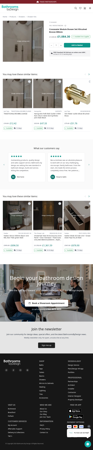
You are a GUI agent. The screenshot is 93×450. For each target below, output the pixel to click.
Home (5, 17)
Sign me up (46, 345)
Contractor (72, 392)
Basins (41, 376)
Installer (71, 389)
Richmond (12, 409)
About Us (43, 409)
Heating (42, 387)
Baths (41, 365)
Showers (22, 17)
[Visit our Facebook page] (13, 370)
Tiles (41, 394)
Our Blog (43, 414)
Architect (71, 385)
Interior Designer (74, 396)
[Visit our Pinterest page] (27, 370)
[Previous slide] (4, 164)
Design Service (73, 365)
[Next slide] (89, 164)
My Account (12, 425)
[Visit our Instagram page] (6, 370)
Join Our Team (45, 417)
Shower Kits (31, 17)
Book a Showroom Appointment (48, 303)
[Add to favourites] (65, 26)
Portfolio (71, 372)
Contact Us (44, 432)
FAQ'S (42, 425)
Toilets (41, 372)
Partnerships (73, 381)
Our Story (43, 411)
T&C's (10, 436)
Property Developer (75, 400)
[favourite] (81, 8)
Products (13, 17)
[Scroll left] (85, 74)
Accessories (43, 398)
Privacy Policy (45, 429)
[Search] (75, 8)
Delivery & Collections (16, 432)
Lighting (42, 390)
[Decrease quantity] (51, 45)
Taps (41, 369)
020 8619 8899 (54, 309)
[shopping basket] (85, 8)
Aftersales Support (15, 429)
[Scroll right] (89, 74)
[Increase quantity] (61, 45)
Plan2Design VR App (75, 369)
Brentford (11, 412)
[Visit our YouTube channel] (20, 370)
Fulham (11, 416)
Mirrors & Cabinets (46, 383)
